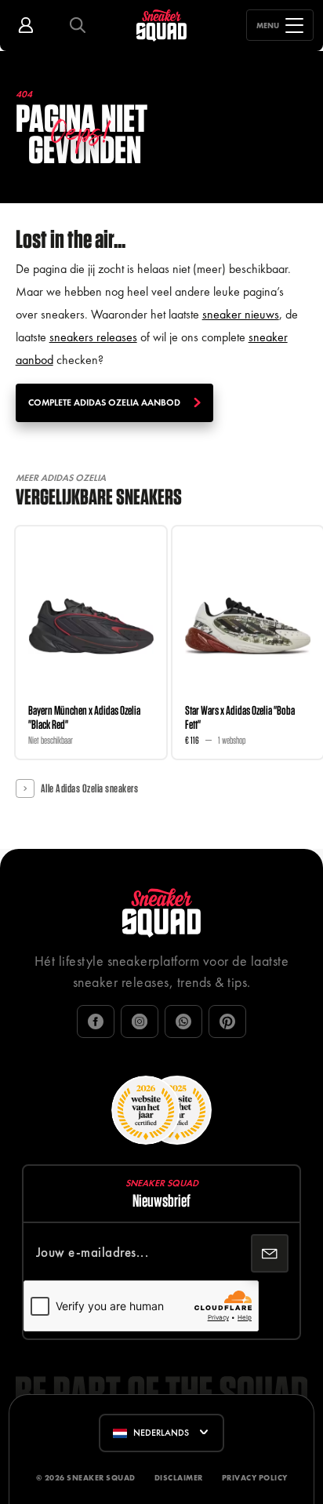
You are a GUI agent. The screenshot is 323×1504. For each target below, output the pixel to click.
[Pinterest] (227, 1021)
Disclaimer (178, 1478)
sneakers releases (93, 337)
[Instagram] (139, 1021)
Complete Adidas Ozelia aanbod (104, 402)
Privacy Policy (255, 1478)
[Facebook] (95, 1021)
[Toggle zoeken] (77, 25)
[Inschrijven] (270, 1253)
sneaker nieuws (240, 314)
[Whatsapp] (183, 1021)
